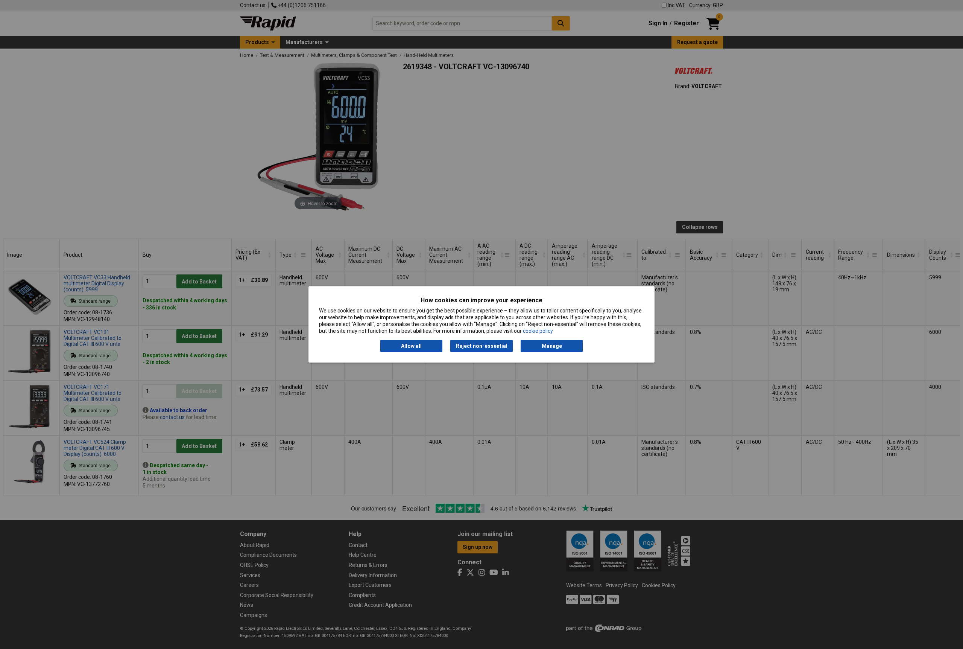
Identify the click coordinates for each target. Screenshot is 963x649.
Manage (552, 346)
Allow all (411, 346)
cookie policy (538, 331)
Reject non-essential (481, 346)
